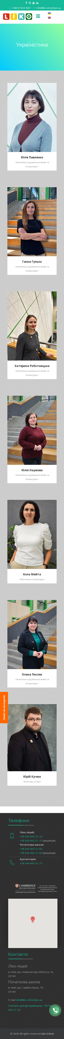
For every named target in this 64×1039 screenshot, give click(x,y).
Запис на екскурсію (4, 707)
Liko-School (47, 1033)
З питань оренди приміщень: (25, 1005)
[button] (33, 919)
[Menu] (38, 16)
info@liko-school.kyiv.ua (49, 7)
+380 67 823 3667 (21, 7)
